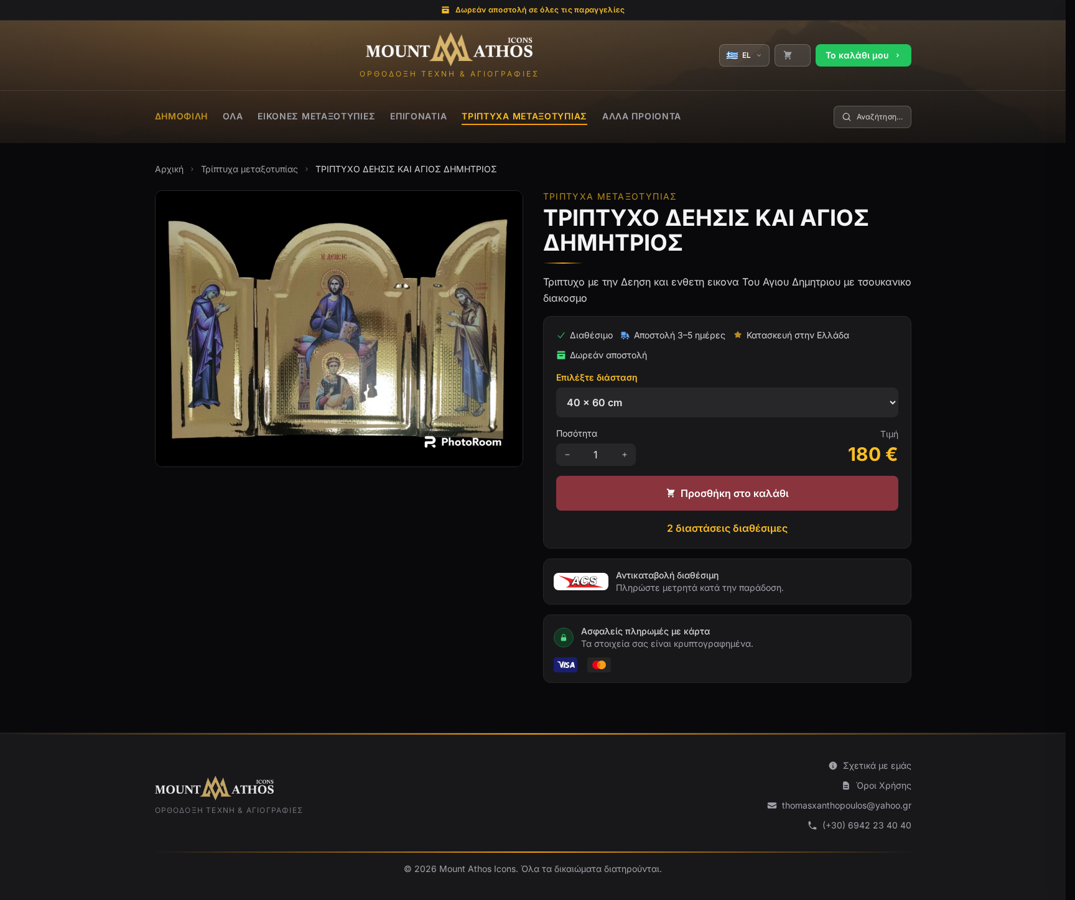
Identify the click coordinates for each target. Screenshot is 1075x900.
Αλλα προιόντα (641, 116)
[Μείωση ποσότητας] (567, 454)
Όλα (233, 116)
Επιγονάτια (418, 116)
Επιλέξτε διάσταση (597, 377)
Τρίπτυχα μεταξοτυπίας (524, 116)
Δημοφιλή (181, 116)
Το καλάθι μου (857, 55)
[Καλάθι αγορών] (793, 55)
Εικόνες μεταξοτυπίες (316, 116)
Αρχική (169, 169)
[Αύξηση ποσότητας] (624, 454)
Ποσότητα (576, 433)
